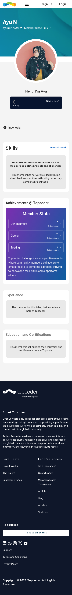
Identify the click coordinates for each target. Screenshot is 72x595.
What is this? (52, 101)
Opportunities (45, 473)
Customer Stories (12, 480)
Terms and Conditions (15, 557)
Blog (40, 498)
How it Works (10, 466)
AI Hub (42, 491)
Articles (42, 505)
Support (7, 550)
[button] (27, 4)
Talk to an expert (36, 532)
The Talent (9, 473)
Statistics (43, 512)
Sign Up (47, 4)
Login (63, 4)
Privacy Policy (10, 564)
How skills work (58, 147)
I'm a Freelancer (47, 466)
